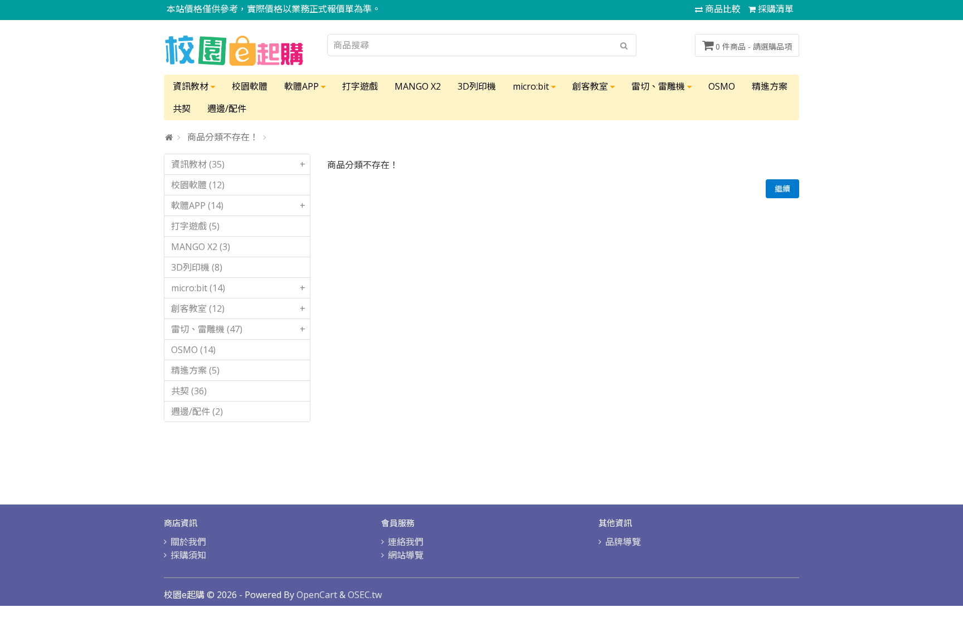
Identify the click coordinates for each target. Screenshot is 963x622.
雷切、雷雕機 (659, 86)
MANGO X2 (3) (200, 247)
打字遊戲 (360, 86)
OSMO (721, 86)
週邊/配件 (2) (197, 411)
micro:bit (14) (238, 288)
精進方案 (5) (195, 370)
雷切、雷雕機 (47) (238, 329)
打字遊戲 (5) (195, 226)
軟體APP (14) (238, 205)
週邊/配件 (226, 108)
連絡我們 (406, 542)
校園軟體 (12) (198, 185)
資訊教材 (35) (238, 164)
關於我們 (188, 542)
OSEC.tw (365, 595)
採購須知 (188, 555)
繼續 (782, 188)
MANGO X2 (418, 86)
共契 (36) (189, 391)
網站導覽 (406, 555)
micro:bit (532, 86)
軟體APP (302, 86)
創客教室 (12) (238, 308)
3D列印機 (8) (196, 267)
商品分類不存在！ (223, 137)
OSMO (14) (193, 350)
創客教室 (591, 86)
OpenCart (316, 595)
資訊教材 (192, 86)
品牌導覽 (623, 542)
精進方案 (769, 86)
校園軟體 (250, 86)
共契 (182, 108)
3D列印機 (477, 86)
